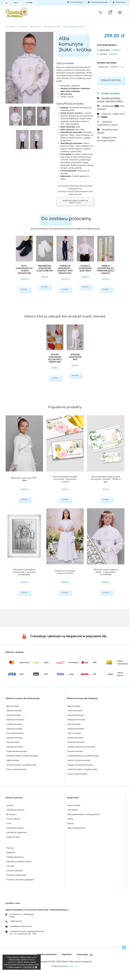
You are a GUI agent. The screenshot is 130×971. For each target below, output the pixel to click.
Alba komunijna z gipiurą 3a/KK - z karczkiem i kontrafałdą (106, 572)
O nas (8, 823)
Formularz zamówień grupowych (20, 879)
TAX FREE (10, 866)
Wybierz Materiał (107, 63)
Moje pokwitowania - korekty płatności (83, 814)
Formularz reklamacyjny (16, 875)
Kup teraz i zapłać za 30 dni (110, 115)
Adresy (70, 819)
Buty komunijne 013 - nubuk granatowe (24, 269)
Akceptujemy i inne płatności (110, 107)
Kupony (70, 823)
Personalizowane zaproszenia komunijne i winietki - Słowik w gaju (106, 479)
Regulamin (10, 852)
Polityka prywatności (15, 857)
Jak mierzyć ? (11, 814)
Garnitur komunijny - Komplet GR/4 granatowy (65, 269)
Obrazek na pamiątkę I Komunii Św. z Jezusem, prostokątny (24, 572)
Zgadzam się (29, 967)
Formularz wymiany (14, 870)
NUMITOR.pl (73, 966)
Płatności (10, 848)
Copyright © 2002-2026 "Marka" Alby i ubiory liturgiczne (65, 961)
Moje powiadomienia (76, 828)
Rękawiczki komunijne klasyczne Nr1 (45, 268)
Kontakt (9, 805)
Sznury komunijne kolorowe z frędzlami (55, 358)
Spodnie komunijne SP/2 (75, 357)
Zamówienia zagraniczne (16, 832)
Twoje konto (120, 2)
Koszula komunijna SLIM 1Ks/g (85, 268)
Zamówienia (72, 810)
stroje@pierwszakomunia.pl (21, 926)
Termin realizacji (76, 2)
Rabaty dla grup (13, 837)
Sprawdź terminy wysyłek (107, 131)
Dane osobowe (73, 805)
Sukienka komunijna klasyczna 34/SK (65, 572)
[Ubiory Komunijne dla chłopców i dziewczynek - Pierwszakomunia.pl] (16, 12)
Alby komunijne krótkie (106, 139)
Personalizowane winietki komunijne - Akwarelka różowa (65, 479)
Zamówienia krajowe (15, 828)
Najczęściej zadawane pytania (18, 861)
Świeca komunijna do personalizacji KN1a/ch (106, 269)
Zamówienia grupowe (99, 2)
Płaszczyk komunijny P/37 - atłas (24, 479)
